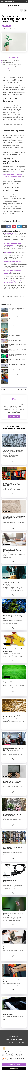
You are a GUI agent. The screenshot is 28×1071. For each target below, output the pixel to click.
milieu (22, 296)
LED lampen (7, 252)
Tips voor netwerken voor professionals (11, 947)
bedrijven (9, 296)
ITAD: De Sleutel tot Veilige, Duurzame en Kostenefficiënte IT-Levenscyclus (13, 551)
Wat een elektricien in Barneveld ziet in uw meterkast (17, 370)
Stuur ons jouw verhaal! (14, 403)
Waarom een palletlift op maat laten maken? (12, 848)
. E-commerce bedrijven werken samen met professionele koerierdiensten (13, 174)
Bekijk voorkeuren (14, 1068)
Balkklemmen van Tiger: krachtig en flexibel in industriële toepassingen (13, 650)
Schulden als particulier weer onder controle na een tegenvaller (17, 340)
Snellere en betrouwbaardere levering (12, 64)
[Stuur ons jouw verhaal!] (14, 398)
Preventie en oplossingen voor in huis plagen (13, 914)
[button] (25, 1048)
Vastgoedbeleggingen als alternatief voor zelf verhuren (17, 350)
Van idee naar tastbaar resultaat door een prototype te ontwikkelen (17, 324)
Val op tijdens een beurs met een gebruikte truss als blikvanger (16, 309)
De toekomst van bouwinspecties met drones (16, 365)
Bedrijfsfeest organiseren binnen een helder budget (17, 355)
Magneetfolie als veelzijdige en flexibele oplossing (12, 715)
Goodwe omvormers (10, 233)
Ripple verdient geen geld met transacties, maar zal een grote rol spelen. (13, 272)
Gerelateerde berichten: (10, 71)
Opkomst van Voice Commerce (10, 60)
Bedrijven (6, 25)
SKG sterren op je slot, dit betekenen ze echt (17, 345)
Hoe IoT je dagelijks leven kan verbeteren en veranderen (12, 782)
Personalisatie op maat (8, 62)
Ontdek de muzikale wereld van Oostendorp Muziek (13, 1013)
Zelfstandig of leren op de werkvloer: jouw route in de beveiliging (11, 584)
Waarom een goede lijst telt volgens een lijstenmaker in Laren (17, 329)
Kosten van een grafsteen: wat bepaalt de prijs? (12, 815)
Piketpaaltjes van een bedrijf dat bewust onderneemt (16, 319)
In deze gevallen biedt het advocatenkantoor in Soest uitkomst (17, 375)
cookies (4, 1058)
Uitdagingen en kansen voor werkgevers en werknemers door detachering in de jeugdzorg (16, 315)
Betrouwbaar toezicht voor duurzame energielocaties (14, 380)
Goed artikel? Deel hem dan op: (12, 68)
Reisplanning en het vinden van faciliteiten (13, 980)
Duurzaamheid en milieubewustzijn (11, 66)
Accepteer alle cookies (14, 1064)
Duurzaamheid (17, 296)
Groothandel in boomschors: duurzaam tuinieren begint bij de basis (13, 617)
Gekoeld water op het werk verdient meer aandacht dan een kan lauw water (17, 360)
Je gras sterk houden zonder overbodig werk (12, 682)
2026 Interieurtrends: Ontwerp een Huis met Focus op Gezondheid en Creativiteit (14, 517)
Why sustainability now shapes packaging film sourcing (15, 334)
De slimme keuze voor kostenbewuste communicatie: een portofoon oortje (12, 882)
